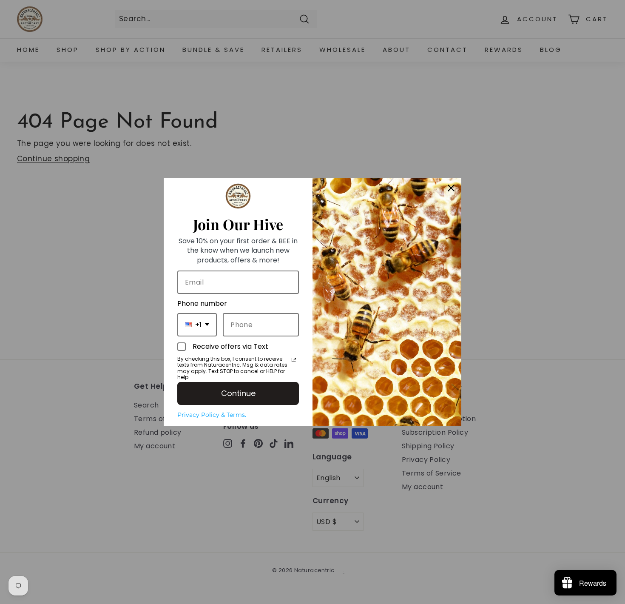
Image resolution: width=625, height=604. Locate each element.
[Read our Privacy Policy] (294, 360)
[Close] (451, 188)
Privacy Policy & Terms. (211, 415)
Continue (238, 393)
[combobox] (197, 324)
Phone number (202, 303)
